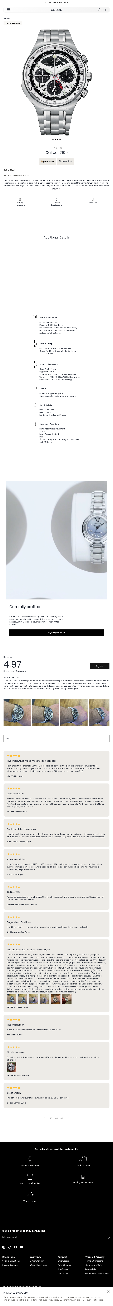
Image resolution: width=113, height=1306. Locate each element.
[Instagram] (3, 1247)
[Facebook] (15, 1247)
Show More (56, 189)
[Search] (99, 9)
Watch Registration (38, 1265)
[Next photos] (106, 715)
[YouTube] (21, 1247)
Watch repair (30, 1201)
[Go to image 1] (53, 139)
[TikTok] (9, 1247)
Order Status (63, 1261)
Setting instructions (83, 1182)
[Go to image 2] (55, 139)
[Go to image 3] (57, 139)
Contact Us (63, 1273)
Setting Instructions (11, 1261)
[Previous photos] (7, 715)
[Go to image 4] (60, 139)
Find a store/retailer (30, 1183)
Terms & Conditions (94, 1261)
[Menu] (8, 9)
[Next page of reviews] (68, 1118)
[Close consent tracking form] (108, 1291)
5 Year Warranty (37, 1261)
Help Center (63, 1269)
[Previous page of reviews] (44, 1118)
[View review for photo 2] (45, 712)
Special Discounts (10, 1265)
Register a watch (30, 1165)
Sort (8, 738)
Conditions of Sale (93, 1265)
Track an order (82, 1165)
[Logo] (56, 9)
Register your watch (56, 632)
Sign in (99, 666)
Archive (7, 18)
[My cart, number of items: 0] (104, 9)
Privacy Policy (91, 1269)
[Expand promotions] (42, 2)
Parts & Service (64, 1265)
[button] (109, 1237)
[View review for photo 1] (17, 712)
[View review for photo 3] (74, 712)
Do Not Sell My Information (97, 1273)
